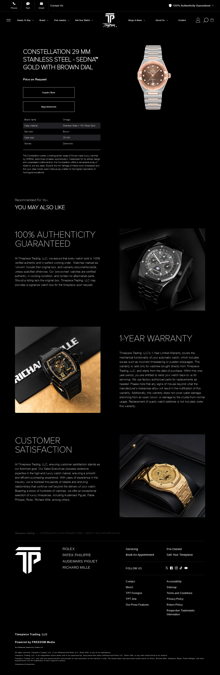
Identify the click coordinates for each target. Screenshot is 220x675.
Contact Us (56, 5)
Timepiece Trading (25, 533)
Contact (130, 581)
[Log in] (198, 20)
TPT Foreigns (134, 593)
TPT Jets (131, 599)
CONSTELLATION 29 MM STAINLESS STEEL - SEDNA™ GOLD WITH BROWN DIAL (80, 533)
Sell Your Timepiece (180, 554)
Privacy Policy (175, 599)
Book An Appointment (140, 554)
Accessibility (174, 581)
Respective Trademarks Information (180, 612)
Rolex (68, 549)
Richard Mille (76, 567)
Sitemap (171, 587)
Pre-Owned (174, 549)
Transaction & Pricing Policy (25, 664)
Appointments (48, 106)
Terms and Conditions (179, 593)
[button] (8, 20)
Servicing (132, 549)
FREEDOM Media (43, 642)
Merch (129, 587)
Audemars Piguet (79, 561)
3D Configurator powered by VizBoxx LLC (29, 647)
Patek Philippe (76, 555)
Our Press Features (137, 604)
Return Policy (175, 604)
